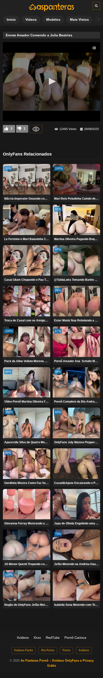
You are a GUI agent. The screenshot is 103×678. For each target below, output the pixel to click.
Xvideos (23, 637)
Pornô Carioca (75, 637)
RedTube (53, 637)
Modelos (53, 19)
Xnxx (37, 637)
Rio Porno (47, 650)
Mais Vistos (79, 19)
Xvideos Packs (23, 650)
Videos (31, 19)
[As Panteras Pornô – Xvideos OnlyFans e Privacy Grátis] (51, 10)
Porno (66, 650)
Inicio (11, 19)
